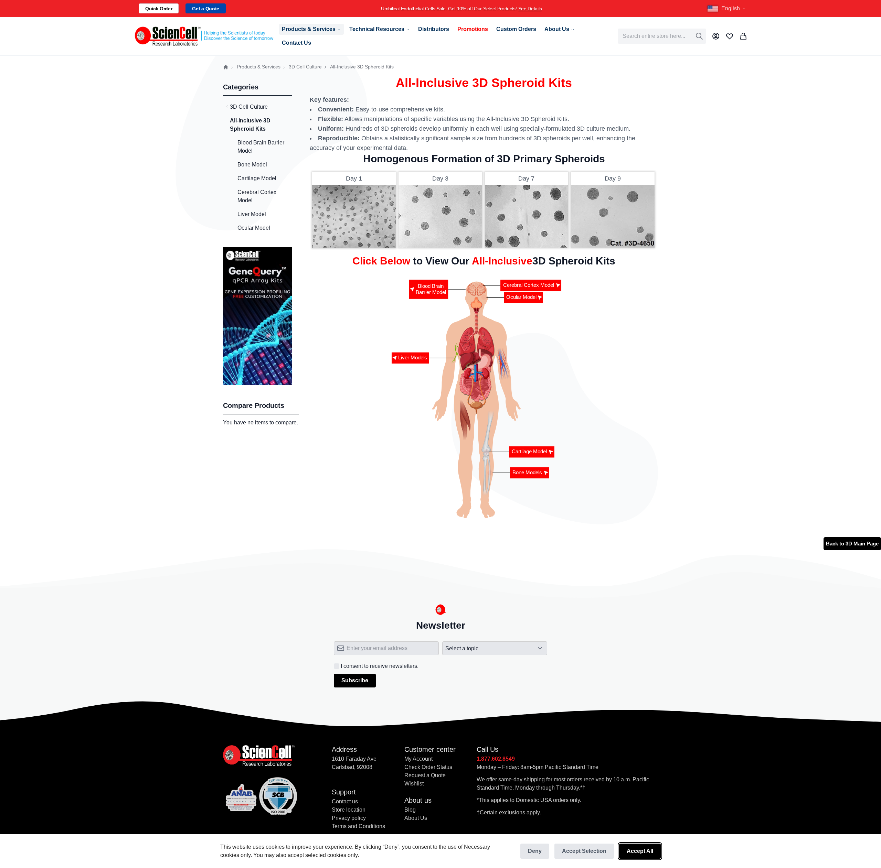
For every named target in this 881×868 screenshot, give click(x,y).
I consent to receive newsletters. (379, 666)
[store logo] (204, 36)
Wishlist (414, 783)
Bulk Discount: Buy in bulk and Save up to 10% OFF (646, 8)
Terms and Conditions (358, 826)
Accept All (640, 851)
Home (226, 67)
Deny (535, 851)
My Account (418, 759)
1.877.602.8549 (496, 759)
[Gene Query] (257, 251)
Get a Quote (205, 8)
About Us (415, 818)
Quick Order (158, 8)
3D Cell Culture (305, 66)
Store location (348, 810)
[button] (727, 8)
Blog (410, 810)
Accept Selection (584, 851)
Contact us (345, 801)
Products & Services (258, 66)
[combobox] (662, 36)
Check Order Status (428, 767)
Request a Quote (425, 775)
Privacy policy (349, 818)
